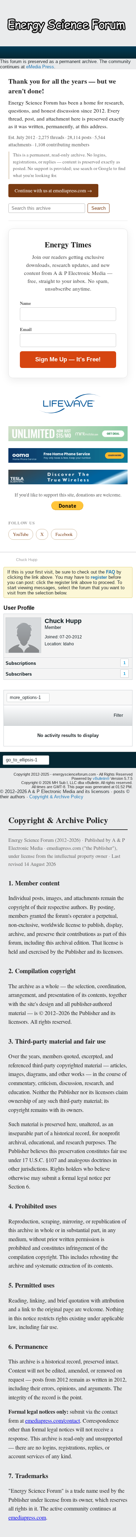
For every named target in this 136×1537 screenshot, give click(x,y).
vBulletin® (101, 778)
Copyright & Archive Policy (56, 796)
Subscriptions (21, 663)
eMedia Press (40, 66)
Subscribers (19, 674)
